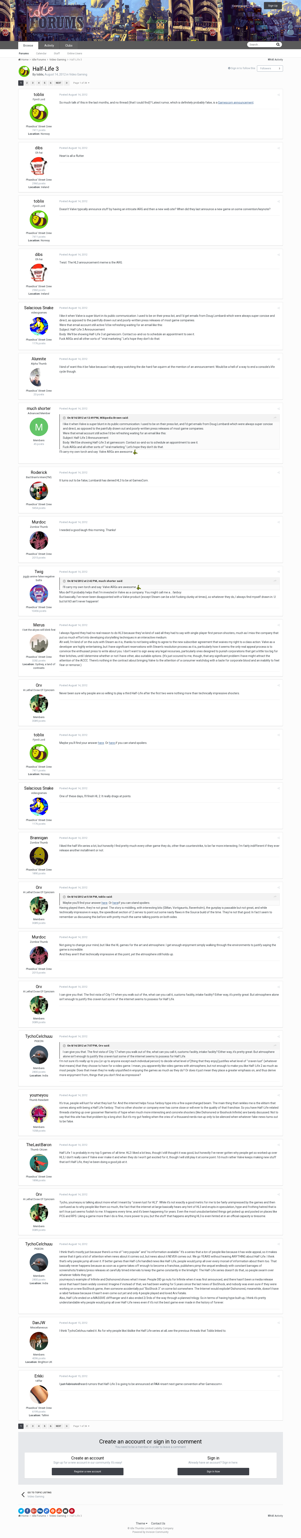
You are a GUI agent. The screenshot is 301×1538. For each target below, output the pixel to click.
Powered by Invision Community (150, 1532)
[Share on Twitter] (21, 1511)
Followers (265, 68)
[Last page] (67, 83)
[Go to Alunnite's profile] (39, 377)
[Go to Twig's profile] (39, 594)
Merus (39, 624)
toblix (39, 74)
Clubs (68, 45)
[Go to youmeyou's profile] (39, 1113)
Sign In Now (213, 1471)
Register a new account (87, 1471)
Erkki (38, 1376)
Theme (141, 1523)
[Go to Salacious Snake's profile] (39, 326)
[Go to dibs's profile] (39, 166)
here (101, 742)
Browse (28, 45)
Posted (73, 94)
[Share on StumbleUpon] (59, 1511)
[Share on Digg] (40, 1511)
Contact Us (158, 1523)
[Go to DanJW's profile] (39, 1341)
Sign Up (273, 5)
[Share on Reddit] (53, 1511)
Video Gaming (78, 74)
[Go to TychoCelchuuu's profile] (39, 1054)
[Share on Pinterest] (72, 1511)
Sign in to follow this (243, 68)
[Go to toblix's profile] (24, 71)
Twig (39, 571)
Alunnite (39, 358)
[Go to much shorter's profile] (39, 427)
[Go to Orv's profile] (39, 703)
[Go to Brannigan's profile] (39, 856)
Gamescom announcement (235, 102)
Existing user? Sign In (245, 5)
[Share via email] (65, 1511)
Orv (39, 685)
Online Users (74, 53)
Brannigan (39, 837)
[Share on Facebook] (27, 1511)
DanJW (38, 1322)
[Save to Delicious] (46, 1511)
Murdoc (39, 522)
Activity (49, 45)
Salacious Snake (38, 307)
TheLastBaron (38, 1144)
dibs (39, 147)
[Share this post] (278, 94)
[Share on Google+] (34, 1511)
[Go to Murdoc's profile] (39, 540)
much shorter (39, 408)
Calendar (41, 53)
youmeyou (39, 1095)
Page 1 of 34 (80, 83)
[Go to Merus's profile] (39, 643)
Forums (24, 53)
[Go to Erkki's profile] (39, 1394)
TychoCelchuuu (38, 1036)
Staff (57, 53)
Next (58, 83)
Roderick (39, 472)
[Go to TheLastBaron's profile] (39, 1163)
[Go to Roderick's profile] (39, 491)
